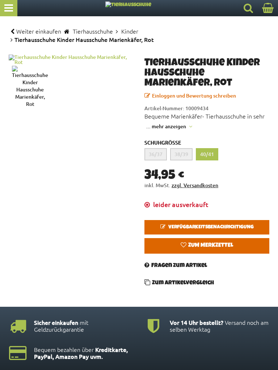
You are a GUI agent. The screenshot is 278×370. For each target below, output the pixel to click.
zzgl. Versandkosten (195, 185)
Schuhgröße (162, 142)
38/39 (181, 154)
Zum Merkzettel (210, 246)
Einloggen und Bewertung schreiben (194, 95)
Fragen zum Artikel (179, 266)
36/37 (156, 154)
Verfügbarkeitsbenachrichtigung (210, 227)
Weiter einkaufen (38, 31)
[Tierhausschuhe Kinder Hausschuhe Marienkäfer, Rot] (71, 60)
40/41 (207, 154)
